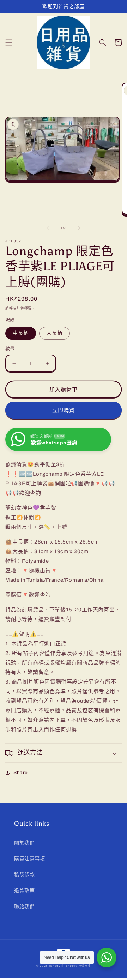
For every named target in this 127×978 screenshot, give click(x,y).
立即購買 (63, 410)
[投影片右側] (79, 228)
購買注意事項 (29, 858)
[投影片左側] (48, 228)
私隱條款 (24, 874)
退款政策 (24, 890)
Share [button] (20, 772)
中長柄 (21, 333)
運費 (28, 308)
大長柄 (54, 333)
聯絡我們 (24, 906)
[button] (9, 42)
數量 (10, 348)
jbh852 (54, 965)
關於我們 (24, 842)
